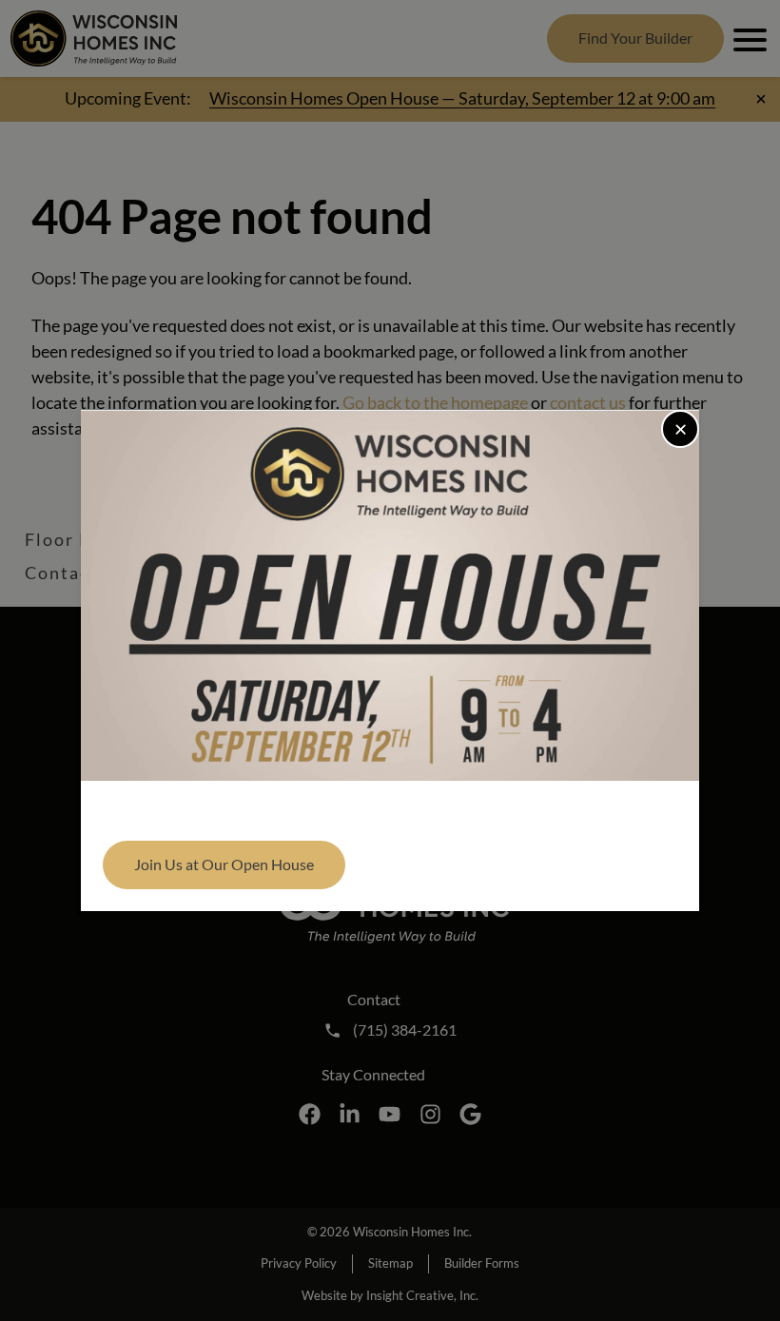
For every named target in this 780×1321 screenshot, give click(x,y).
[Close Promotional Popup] (680, 429)
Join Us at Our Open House (224, 864)
